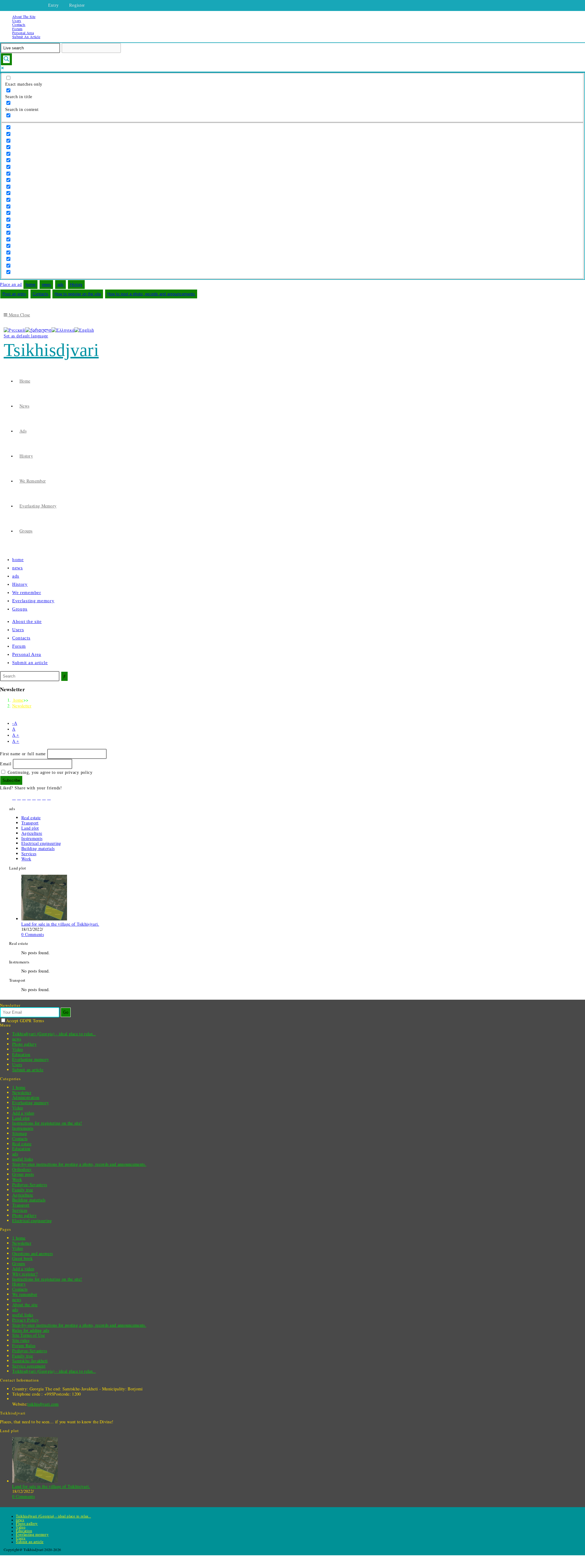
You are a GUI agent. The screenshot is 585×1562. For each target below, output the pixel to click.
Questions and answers (32, 1253)
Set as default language (26, 336)
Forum (17, 28)
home (30, 284)
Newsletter (21, 706)
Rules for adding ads (30, 1330)
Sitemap (19, 1133)
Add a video (23, 1113)
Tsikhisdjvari (51, 350)
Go (65, 1012)
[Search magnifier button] (6, 59)
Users (16, 20)
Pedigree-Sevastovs (29, 1184)
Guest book (22, 1258)
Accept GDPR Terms (25, 1020)
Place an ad (11, 284)
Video (17, 1049)
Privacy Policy (25, 1320)
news (46, 284)
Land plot (30, 828)
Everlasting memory (33, 600)
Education (21, 1054)
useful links (22, 1159)
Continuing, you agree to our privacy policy (49, 772)
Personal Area (23, 32)
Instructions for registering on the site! (47, 1123)
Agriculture (31, 833)
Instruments (31, 838)
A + (15, 735)
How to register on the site (78, 294)
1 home (19, 1087)
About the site (23, 16)
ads (60, 284)
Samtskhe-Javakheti (30, 1361)
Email (6, 764)
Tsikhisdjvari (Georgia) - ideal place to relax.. (54, 1034)
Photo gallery (24, 1044)
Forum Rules (23, 1345)
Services (28, 853)
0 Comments (32, 934)
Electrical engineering (41, 843)
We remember (26, 592)
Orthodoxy (22, 1169)
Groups (19, 609)
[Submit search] (64, 676)
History (76, 284)
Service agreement (28, 1366)
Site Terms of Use (28, 1335)
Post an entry (14, 294)
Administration (25, 1097)
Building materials (38, 848)
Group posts (23, 1174)
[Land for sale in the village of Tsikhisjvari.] (44, 919)
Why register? (24, 1274)
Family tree (22, 1190)
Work (26, 859)
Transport (30, 823)
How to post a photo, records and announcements (151, 294)
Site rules (20, 1340)
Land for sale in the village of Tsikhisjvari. (60, 924)
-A (14, 723)
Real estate (31, 817)
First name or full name (23, 754)
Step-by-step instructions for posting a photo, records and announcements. (79, 1164)
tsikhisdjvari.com (42, 1404)
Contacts (18, 24)
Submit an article (26, 36)
